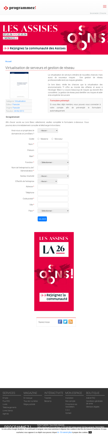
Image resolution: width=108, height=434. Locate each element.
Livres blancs (8, 411)
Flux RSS (6, 401)
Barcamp (47, 401)
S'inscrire (103, 13)
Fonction (29, 162)
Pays (31, 211)
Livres (5, 404)
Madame (44, 139)
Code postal (28, 199)
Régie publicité (29, 404)
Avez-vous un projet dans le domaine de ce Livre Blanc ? (22, 132)
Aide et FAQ (90, 398)
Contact (68, 413)
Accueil (8, 61)
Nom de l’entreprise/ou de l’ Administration (23, 169)
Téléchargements (9, 407)
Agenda (6, 414)
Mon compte (70, 401)
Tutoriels (47, 398)
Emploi (5, 398)
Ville (32, 205)
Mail (31, 156)
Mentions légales (92, 407)
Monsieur (59, 139)
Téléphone (30, 193)
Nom (31, 144)
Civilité (31, 139)
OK (90, 432)
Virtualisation (20, 101)
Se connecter (94, 13)
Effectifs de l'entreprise (24, 181)
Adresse (30, 186)
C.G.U (67, 410)
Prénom (30, 150)
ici (58, 432)
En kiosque (28, 398)
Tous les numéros (31, 401)
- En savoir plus (65, 432)
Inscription (69, 398)
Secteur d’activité (27, 176)
